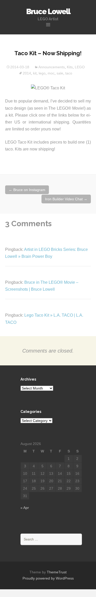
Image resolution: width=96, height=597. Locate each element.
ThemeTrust (57, 572)
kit (35, 73)
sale (60, 73)
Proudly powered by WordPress (48, 578)
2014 (27, 73)
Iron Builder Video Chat (66, 199)
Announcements (51, 67)
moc (51, 73)
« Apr (24, 508)
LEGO (80, 67)
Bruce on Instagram (27, 190)
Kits (70, 67)
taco (68, 73)
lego (42, 73)
